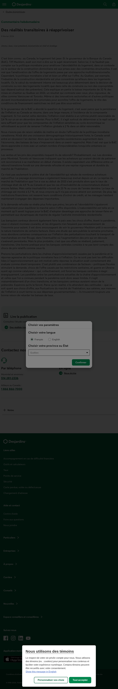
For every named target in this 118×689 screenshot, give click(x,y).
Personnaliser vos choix (51, 680)
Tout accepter (80, 680)
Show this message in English (41, 671)
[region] (59, 666)
